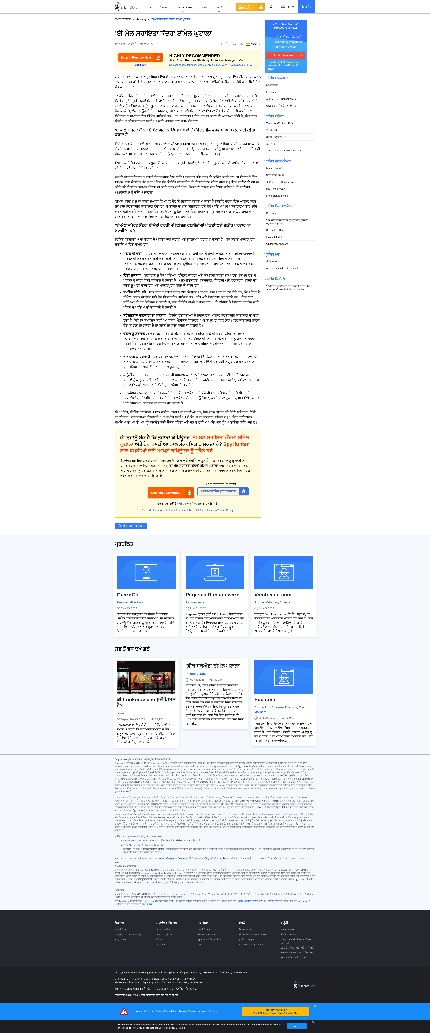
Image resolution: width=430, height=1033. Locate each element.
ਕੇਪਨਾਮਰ (270, 143)
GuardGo (128, 594)
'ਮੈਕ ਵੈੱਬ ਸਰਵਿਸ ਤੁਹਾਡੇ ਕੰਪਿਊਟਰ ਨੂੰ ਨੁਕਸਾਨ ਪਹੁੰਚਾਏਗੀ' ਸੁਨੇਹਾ (287, 222)
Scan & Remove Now (136, 57)
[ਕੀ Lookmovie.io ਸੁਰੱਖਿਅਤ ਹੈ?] (146, 677)
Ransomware (195, 602)
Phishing (140, 19)
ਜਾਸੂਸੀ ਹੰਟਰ (120, 929)
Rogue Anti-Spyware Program (275, 707)
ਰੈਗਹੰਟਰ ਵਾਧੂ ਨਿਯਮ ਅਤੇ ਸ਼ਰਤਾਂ (234, 972)
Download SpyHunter (166, 492)
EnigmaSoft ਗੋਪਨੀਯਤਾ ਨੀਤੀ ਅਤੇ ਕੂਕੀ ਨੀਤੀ (296, 941)
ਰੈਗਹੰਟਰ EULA (287, 934)
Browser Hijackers (130, 602)
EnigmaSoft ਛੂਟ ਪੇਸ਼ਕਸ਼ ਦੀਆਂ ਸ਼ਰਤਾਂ (297, 952)
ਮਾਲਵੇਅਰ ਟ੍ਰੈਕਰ (164, 934)
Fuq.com (271, 92)
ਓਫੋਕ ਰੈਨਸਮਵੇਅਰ (275, 175)
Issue (120, 713)
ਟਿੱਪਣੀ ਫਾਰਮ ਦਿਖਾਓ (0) (130, 525)
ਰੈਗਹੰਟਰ (201, 944)
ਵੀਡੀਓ (159, 939)
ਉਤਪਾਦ (163, 7)
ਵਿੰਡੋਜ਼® (182, 503)
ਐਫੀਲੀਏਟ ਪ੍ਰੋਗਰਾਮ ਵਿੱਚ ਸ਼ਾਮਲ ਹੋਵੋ (255, 934)
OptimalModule (274, 237)
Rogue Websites (266, 602)
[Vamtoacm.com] (283, 572)
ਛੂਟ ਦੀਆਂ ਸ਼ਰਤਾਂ (297, 807)
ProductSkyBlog (275, 230)
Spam (130, 44)
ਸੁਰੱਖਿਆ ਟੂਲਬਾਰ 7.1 (276, 137)
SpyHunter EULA (289, 929)
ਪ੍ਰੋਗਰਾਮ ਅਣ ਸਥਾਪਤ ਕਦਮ (134, 972)
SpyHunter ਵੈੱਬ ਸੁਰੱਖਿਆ (209, 939)
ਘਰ (149, 7)
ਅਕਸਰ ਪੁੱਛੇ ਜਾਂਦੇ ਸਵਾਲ (247, 901)
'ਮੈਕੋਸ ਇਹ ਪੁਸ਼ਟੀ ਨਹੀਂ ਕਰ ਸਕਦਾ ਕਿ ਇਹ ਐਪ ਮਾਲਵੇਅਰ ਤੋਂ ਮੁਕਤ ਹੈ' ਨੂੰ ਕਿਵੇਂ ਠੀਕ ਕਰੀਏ (288, 288)
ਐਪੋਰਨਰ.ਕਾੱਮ (272, 85)
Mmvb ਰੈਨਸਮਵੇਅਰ (276, 168)
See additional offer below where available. (192, 64)
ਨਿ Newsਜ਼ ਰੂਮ (246, 929)
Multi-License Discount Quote (245, 6)
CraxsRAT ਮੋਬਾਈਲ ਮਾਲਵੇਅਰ (281, 105)
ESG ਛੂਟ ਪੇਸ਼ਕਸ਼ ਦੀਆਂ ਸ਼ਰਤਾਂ (293, 957)
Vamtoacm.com (273, 594)
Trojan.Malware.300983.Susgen (283, 150)
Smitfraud (271, 130)
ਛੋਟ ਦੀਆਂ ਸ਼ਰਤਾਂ (185, 901)
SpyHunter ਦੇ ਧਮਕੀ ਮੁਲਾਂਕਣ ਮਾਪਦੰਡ (166, 972)
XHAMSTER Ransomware (281, 98)
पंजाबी (288, 6)
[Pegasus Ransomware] (215, 572)
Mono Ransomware (277, 195)
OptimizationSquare (277, 243)
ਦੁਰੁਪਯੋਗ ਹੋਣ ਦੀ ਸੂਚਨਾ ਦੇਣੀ (251, 944)
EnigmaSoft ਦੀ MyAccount (218, 858)
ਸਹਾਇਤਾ (204, 7)
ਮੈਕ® (194, 503)
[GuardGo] (146, 572)
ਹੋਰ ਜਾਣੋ (179, 1027)
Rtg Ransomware (276, 188)
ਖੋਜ (271, 6)
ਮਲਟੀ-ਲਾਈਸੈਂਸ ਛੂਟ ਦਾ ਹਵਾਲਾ (218, 491)
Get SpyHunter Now (283, 55)
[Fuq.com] (283, 677)
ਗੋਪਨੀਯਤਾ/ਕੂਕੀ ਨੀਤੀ (276, 807)
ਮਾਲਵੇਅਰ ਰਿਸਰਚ (184, 7)
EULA (219, 64)
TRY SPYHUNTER (275, 1011)
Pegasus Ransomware (212, 594)
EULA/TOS (260, 807)
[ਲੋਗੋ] (126, 6)
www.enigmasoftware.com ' (136, 840)
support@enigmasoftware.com (174, 858)
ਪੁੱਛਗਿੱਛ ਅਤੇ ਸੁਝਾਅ (248, 939)
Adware (285, 602)
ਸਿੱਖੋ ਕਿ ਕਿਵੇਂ (177, 810)
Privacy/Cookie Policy (240, 64)
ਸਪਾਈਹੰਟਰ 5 (204, 929)
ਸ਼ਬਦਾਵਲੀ (160, 944)
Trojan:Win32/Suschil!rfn (279, 123)
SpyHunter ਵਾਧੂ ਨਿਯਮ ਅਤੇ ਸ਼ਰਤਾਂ (202, 972)
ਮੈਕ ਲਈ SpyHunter (207, 934)
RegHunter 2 (122, 939)
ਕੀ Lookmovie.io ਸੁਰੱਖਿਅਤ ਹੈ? (282, 268)
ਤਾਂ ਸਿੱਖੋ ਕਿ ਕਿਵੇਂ (145, 904)
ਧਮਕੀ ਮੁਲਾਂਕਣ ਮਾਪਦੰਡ (271, 901)
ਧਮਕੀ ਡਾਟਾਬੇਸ (123, 19)
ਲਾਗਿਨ (308, 6)
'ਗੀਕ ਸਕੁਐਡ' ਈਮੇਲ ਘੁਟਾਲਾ (213, 666)
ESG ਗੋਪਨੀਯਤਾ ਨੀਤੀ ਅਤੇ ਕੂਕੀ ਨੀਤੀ (297, 947)
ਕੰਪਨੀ (220, 7)
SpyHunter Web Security (128, 934)
